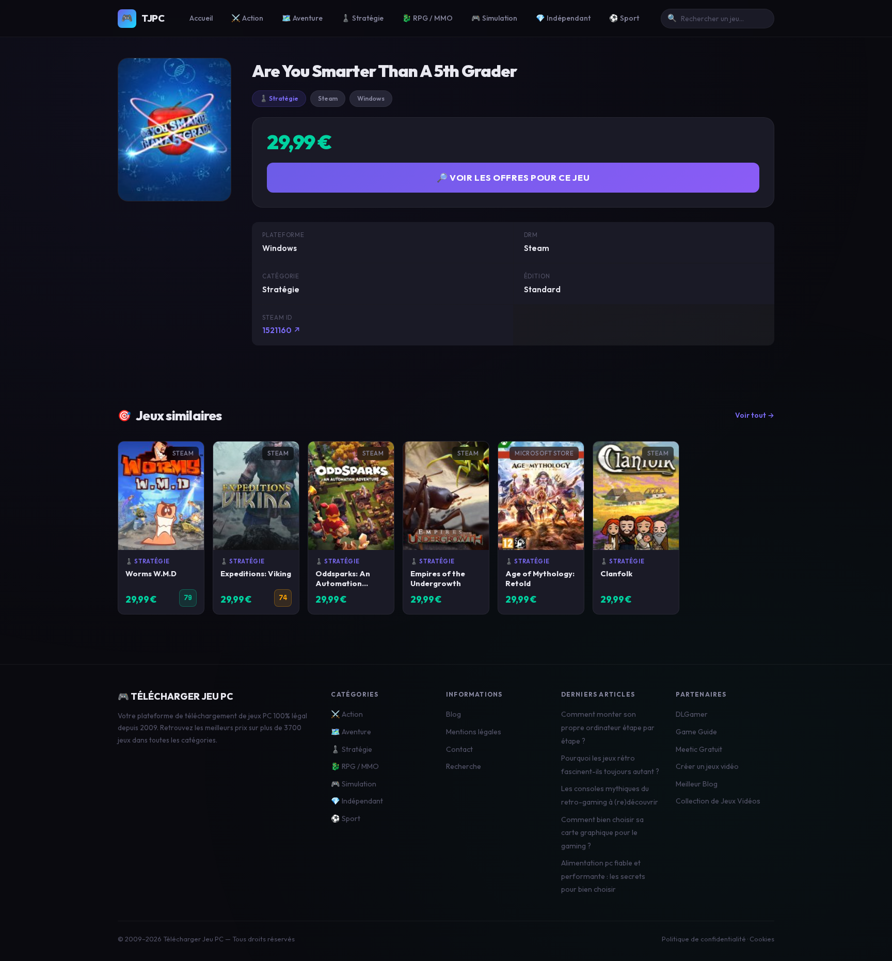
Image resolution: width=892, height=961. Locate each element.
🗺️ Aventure (302, 18)
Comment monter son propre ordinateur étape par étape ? (608, 727)
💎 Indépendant (563, 18)
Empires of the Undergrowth (437, 578)
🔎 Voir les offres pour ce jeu (513, 177)
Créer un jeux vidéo (707, 766)
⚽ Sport (624, 18)
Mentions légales (473, 731)
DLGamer (692, 714)
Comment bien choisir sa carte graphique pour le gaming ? (602, 832)
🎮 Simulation (494, 18)
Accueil (201, 18)
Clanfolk (616, 573)
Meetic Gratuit (699, 749)
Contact (459, 749)
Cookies (762, 939)
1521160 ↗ (281, 330)
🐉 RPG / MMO (427, 18)
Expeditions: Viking (255, 573)
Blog (453, 714)
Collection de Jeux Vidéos (718, 801)
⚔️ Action (247, 18)
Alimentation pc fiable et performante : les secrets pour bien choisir (603, 876)
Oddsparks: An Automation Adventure (342, 583)
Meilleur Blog (697, 784)
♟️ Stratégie (362, 18)
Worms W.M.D (151, 573)
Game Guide (696, 731)
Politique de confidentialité (704, 939)
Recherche (463, 766)
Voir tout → (754, 415)
